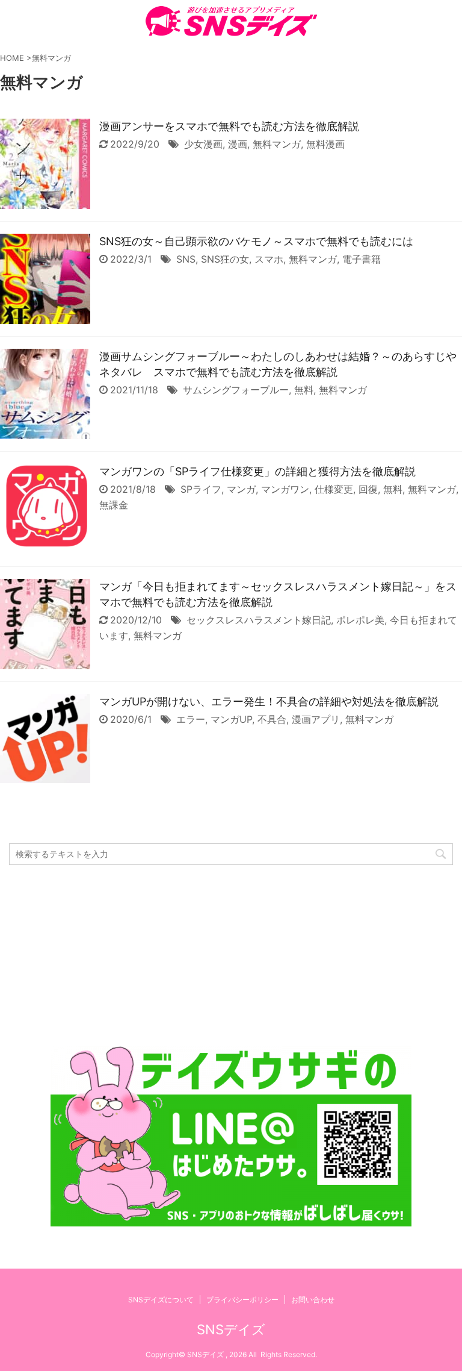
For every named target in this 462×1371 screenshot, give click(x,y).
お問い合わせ (312, 1299)
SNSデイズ (231, 1329)
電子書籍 (361, 259)
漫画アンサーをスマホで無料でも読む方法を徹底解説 (229, 126)
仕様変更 (334, 489)
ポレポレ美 (360, 620)
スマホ (268, 259)
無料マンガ (277, 144)
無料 (303, 390)
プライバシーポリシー (242, 1299)
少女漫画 (203, 144)
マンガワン (285, 489)
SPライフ (200, 489)
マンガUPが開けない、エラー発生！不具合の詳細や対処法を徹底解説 (269, 701)
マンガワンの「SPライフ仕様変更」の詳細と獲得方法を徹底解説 (257, 471)
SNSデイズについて (161, 1299)
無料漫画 (325, 144)
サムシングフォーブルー (236, 390)
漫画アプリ (316, 719)
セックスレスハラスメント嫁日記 (258, 620)
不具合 (271, 719)
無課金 (113, 505)
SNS (186, 259)
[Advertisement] (231, 955)
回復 (368, 489)
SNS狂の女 (225, 259)
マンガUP (231, 719)
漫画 (237, 144)
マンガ (241, 489)
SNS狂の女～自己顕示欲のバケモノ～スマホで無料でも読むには (256, 241)
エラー (190, 719)
